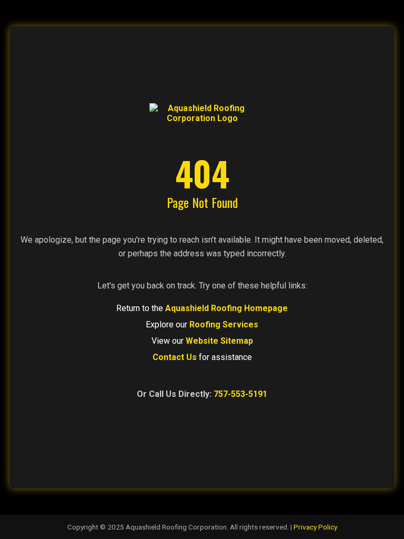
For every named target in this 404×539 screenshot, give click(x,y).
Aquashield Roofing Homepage (226, 308)
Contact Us (175, 357)
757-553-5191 (240, 394)
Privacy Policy (315, 527)
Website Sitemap (219, 341)
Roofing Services (223, 325)
